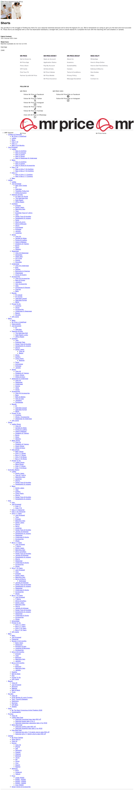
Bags (17, 395)
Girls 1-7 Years (17, 513)
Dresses (18, 205)
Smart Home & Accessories (21, 787)
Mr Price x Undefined (19, 136)
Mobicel (18, 756)
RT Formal (18, 297)
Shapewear (19, 273)
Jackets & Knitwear (22, 532)
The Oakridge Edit (21, 198)
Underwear (15, 264)
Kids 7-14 (15, 142)
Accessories (16, 276)
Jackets (18, 231)
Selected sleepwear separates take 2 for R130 (31, 723)
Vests (17, 388)
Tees (17, 215)
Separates (18, 255)
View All (18, 236)
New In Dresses (20, 153)
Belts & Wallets (20, 397)
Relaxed (21, 360)
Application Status (50, 62)
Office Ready (19, 202)
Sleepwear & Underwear (20, 379)
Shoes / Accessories (22, 417)
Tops (17, 211)
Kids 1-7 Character (18, 510)
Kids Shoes (15, 450)
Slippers (18, 249)
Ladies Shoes (16, 424)
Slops (17, 247)
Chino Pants (19, 358)
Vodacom (18, 772)
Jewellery (18, 282)
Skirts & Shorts (20, 579)
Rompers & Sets (20, 646)
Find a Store (24, 66)
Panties (17, 269)
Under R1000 (19, 778)
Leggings (18, 233)
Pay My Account (49, 66)
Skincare (15, 686)
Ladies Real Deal (17, 717)
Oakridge (18, 189)
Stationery (15, 701)
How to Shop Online (97, 62)
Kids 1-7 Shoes (20, 466)
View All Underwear (22, 266)
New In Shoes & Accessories (25, 165)
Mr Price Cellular (49, 72)
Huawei (17, 752)
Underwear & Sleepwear (23, 311)
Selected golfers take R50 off (25, 727)
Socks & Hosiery (21, 275)
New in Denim (20, 154)
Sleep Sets (19, 256)
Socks (17, 389)
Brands (14, 293)
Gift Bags (15, 705)
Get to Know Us (25, 59)
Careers (69, 69)
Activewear (19, 227)
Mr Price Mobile (49, 75)
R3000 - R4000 (20, 783)
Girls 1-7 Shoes (20, 453)
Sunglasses (19, 402)
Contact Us (94, 79)
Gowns (17, 260)
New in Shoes (20, 156)
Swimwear (22, 581)
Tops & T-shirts (20, 475)
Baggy (21, 353)
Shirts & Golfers (20, 552)
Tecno (17, 757)
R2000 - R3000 (20, 781)
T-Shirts (18, 546)
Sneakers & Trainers (22, 244)
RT (16, 187)
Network (15, 768)
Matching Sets (20, 209)
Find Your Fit (24, 72)
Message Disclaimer (74, 79)
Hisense (18, 754)
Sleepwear (15, 251)
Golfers (17, 357)
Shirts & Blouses (20, 224)
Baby (13, 178)
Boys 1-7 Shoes (20, 455)
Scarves (18, 289)
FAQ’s (92, 75)
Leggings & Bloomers (22, 648)
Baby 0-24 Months (18, 145)
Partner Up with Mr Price (28, 75)
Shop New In (16, 739)
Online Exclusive (21, 193)
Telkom (17, 774)
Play (13, 675)
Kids (9, 501)
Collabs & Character (15, 134)
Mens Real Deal (17, 725)
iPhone (17, 747)
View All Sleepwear (22, 253)
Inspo (10, 708)
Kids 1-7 (14, 143)
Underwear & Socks (22, 537)
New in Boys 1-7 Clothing (24, 176)
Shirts (17, 355)
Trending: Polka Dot (22, 191)
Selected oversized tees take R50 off (28, 719)
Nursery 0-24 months (19, 641)
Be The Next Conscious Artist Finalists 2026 (27, 710)
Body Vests (19, 643)
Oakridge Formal (21, 300)
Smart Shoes (19, 375)
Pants (17, 220)
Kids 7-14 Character (18, 512)
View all (21, 351)
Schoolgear (16, 621)
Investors (70, 62)
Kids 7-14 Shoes (20, 468)
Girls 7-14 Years (17, 568)
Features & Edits (17, 194)
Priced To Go (16, 304)
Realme (17, 767)
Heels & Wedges (20, 242)
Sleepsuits (18, 645)
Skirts (17, 225)
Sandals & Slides (21, 238)
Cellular (10, 736)
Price (13, 776)
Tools (13, 692)
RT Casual (18, 295)
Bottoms (18, 657)
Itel (16, 759)
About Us (70, 59)
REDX (17, 302)
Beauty (17, 313)
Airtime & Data (49, 69)
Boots (17, 246)
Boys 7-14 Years (17, 595)
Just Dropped (13, 147)
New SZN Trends (21, 185)
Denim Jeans (19, 207)
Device (14, 743)
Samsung (18, 750)
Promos (10, 714)
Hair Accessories (21, 284)
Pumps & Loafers (21, 240)
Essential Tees (20, 342)
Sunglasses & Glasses (22, 287)
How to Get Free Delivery (99, 66)
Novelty (18, 315)
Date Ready (19, 200)
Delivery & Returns (97, 69)
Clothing (15, 204)
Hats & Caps (19, 399)
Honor (17, 761)
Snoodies (18, 262)
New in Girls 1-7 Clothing (24, 174)
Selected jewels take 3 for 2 (25, 721)
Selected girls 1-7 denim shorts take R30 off (30, 734)
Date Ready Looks (21, 335)
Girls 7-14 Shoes (21, 457)
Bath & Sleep (16, 674)
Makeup (14, 688)
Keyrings (15, 703)
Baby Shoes (19, 451)
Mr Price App (24, 62)
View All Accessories (22, 278)
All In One (18, 258)
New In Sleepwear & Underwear (26, 158)
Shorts (17, 348)
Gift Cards (23, 69)
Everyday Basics (13, 470)
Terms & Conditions (74, 72)
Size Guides (95, 72)
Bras (16, 267)
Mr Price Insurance (50, 79)
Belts (17, 291)
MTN (17, 770)
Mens (13, 140)
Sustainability (71, 66)
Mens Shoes (16, 440)
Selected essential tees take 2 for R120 (28, 728)
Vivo (16, 763)
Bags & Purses (20, 280)
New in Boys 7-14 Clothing (24, 171)
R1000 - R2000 (20, 779)
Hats (17, 286)
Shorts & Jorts (20, 222)
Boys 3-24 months (18, 663)
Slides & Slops (20, 377)
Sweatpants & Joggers (23, 218)
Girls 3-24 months (18, 652)
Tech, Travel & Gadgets (20, 699)
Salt (16, 748)
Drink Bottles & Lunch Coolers (22, 697)
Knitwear (18, 229)
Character (15, 639)
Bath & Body (16, 690)
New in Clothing (20, 151)
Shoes (14, 235)
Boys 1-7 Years (17, 542)
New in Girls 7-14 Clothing (24, 169)
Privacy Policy (72, 75)
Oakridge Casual (21, 298)
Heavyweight (16, 324)
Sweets (14, 706)
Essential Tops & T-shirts (23, 213)
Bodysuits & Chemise (22, 271)
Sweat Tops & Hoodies (23, 216)
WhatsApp (94, 59)
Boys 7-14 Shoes (21, 459)
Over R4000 (19, 785)
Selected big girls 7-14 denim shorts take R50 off (32, 732)
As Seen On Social (21, 196)
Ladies (14, 138)
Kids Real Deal (17, 730)
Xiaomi (17, 765)
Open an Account (50, 59)
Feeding (14, 672)
